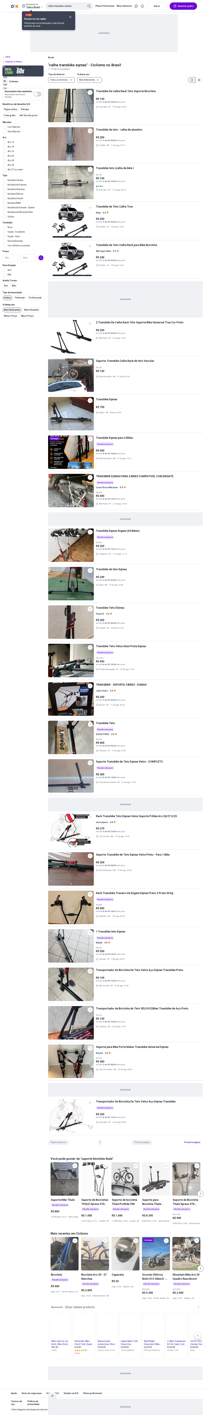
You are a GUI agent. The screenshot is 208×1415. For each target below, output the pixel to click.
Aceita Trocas (10, 280)
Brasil (51, 57)
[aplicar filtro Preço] (41, 257)
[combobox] (69, 6)
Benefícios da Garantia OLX (16, 104)
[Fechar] (70, 17)
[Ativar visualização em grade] (199, 80)
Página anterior (58, 1142)
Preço (6, 251)
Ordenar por (9, 304)
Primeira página (192, 1142)
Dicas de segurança (32, 1393)
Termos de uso (16, 1403)
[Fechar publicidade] (52, 1396)
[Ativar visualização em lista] (192, 80)
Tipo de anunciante (12, 292)
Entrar (157, 6)
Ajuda (14, 1393)
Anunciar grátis (185, 6)
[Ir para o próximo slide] (200, 1194)
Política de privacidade (33, 1403)
